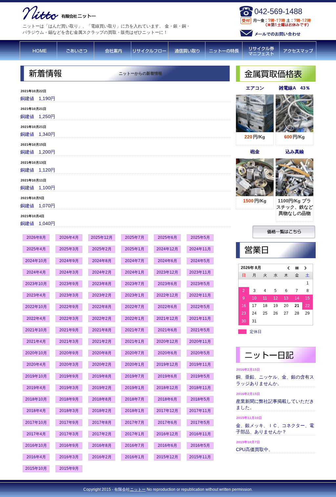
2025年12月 (102, 237)
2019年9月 (69, 376)
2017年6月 (167, 422)
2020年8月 (102, 353)
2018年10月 (36, 399)
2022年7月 (134, 306)
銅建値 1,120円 (37, 170)
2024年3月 (69, 272)
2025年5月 (200, 237)
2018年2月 (102, 410)
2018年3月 (69, 410)
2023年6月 (167, 283)
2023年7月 (134, 283)
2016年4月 (36, 457)
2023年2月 (102, 295)
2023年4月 (36, 295)
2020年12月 (167, 341)
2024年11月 (200, 249)
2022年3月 (69, 318)
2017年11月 (200, 410)
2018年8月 (102, 399)
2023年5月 (200, 283)
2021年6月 (167, 330)
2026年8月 (36, 237)
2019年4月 (36, 387)
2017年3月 (69, 434)
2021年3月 (69, 341)
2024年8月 (102, 261)
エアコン (255, 88)
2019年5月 (200, 376)
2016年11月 (200, 434)
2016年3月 (69, 457)
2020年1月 (134, 364)
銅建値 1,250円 (37, 116)
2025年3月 (69, 249)
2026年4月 (69, 237)
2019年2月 (102, 387)
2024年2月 (102, 272)
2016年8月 (102, 445)
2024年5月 (200, 261)
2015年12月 (167, 457)
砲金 (255, 151)
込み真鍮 (294, 151)
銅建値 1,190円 (37, 98)
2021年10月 (36, 330)
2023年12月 (167, 272)
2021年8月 (102, 330)
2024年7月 (134, 261)
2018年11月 (200, 387)
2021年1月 (134, 341)
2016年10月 (36, 445)
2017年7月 (134, 422)
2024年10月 (36, 261)
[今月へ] (297, 268)
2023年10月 (36, 283)
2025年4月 (36, 249)
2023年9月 (69, 283)
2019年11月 (200, 364)
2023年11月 (200, 272)
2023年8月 (102, 283)
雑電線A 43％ (294, 88)
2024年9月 (69, 261)
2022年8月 (102, 306)
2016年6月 (167, 445)
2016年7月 (134, 445)
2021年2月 (102, 341)
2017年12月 (167, 410)
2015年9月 (69, 468)
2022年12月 (167, 295)
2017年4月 (36, 434)
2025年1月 (134, 249)
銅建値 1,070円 (37, 205)
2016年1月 (134, 457)
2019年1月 (134, 387)
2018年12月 (167, 387)
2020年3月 (69, 364)
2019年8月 (102, 376)
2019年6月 (167, 376)
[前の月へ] (286, 268)
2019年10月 (36, 376)
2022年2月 (102, 318)
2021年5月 (200, 330)
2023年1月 (134, 295)
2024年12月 (167, 249)
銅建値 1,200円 (37, 152)
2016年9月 (69, 445)
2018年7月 (134, 399)
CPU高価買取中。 (254, 449)
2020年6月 (167, 353)
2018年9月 (69, 399)
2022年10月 (36, 306)
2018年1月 (134, 410)
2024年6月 (167, 261)
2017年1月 (134, 434)
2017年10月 (36, 422)
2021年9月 (69, 330)
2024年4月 (36, 272)
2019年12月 (167, 364)
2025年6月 (167, 237)
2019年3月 (69, 387)
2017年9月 (69, 422)
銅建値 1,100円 (37, 187)
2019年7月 (134, 376)
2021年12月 (167, 318)
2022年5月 (200, 306)
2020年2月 (102, 364)
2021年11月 (200, 318)
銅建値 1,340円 (37, 134)
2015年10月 (36, 468)
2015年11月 (200, 457)
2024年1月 (134, 272)
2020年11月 (200, 341)
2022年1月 (134, 318)
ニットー (138, 489)
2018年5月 (200, 399)
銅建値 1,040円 (37, 223)
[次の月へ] (307, 268)
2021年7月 (134, 330)
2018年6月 (167, 399)
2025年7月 (134, 237)
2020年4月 (36, 364)
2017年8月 (102, 422)
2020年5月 (200, 353)
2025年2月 (102, 249)
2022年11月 (200, 295)
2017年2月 (102, 434)
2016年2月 (102, 457)
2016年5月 (200, 445)
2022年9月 (69, 306)
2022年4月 (36, 318)
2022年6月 (167, 306)
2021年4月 (36, 341)
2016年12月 (167, 434)
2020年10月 (36, 353)
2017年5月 (200, 422)
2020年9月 (69, 353)
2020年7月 (134, 353)
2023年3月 (69, 295)
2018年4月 (36, 410)
